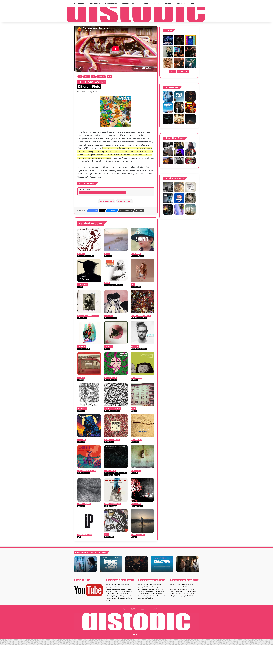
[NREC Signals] (142, 395)
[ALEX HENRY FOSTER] (168, 160)
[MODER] (190, 209)
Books (168, 3)
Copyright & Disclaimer (122, 609)
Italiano (86, 77)
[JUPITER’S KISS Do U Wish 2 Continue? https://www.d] (190, 40)
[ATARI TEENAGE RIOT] (168, 198)
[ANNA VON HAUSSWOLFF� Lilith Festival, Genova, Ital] (168, 51)
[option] (85, 564)
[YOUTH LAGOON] (168, 187)
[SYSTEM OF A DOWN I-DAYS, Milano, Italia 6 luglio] (179, 63)
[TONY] (179, 119)
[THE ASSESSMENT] (190, 107)
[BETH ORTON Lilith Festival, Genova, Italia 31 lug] (179, 51)
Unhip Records (125, 201)
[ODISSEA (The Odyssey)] (190, 119)
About (181, 3)
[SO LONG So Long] (89, 363)
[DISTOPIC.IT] (136, 11)
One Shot (144, 3)
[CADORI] (179, 198)
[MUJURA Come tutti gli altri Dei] (89, 239)
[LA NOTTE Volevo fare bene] (116, 301)
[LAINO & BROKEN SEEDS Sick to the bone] (89, 456)
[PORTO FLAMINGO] (190, 187)
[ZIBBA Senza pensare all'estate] (116, 270)
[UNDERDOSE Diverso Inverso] (142, 490)
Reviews (94, 3)
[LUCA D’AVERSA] (190, 198)
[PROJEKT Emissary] (89, 425)
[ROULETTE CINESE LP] (89, 521)
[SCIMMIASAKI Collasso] (142, 363)
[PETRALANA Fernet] (89, 270)
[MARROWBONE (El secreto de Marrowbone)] (179, 107)
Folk (80, 77)
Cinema (79, 3)
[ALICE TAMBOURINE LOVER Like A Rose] (89, 301)
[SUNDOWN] (168, 107)
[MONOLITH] (168, 96)
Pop (93, 77)
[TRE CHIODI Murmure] (89, 395)
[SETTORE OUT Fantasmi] (142, 425)
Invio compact (143, 609)
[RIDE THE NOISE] (168, 145)
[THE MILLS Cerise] (116, 332)
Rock (109, 77)
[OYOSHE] (179, 145)
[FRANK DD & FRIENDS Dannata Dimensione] (116, 395)
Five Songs (127, 3)
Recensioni (101, 77)
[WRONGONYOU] (168, 152)
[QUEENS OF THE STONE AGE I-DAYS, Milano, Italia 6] (190, 63)
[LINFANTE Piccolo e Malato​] (89, 332)
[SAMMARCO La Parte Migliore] (142, 239)
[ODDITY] (168, 119)
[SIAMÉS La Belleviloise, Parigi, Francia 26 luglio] (190, 51)
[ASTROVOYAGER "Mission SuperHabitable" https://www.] (168, 40)
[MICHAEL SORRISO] (179, 160)
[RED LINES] (179, 209)
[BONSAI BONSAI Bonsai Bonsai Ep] (116, 363)
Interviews (110, 3)
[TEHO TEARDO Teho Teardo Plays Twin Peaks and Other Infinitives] (116, 456)
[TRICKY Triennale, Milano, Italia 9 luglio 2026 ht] (168, 63)
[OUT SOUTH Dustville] (142, 456)
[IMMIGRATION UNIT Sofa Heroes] (116, 425)
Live (157, 3)
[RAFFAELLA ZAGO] (190, 152)
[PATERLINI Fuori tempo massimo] (142, 332)
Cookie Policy (153, 609)
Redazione (82, 92)
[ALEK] (190, 145)
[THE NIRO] (179, 152)
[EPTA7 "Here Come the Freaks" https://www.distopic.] (179, 40)
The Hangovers (107, 201)
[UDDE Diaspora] (116, 239)
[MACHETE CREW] (168, 209)
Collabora (134, 609)
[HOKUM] (190, 96)
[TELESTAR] (179, 187)
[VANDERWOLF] (190, 160)
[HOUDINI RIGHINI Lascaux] (89, 490)
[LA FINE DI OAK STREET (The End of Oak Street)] (179, 96)
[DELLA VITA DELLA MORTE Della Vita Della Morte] (142, 301)
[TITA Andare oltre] (142, 270)
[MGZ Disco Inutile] (116, 520)
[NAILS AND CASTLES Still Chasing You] (116, 490)
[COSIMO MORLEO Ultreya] (142, 521)
